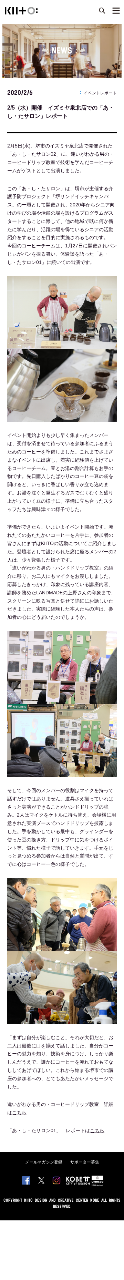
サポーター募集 (84, 1162)
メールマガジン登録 (43, 1162)
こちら (19, 1112)
